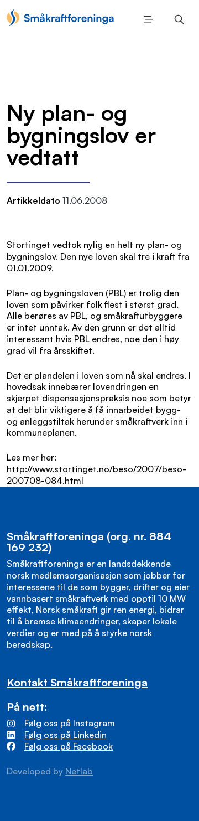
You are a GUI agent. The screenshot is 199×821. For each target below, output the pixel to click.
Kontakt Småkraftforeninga (77, 682)
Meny (145, 19)
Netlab (79, 771)
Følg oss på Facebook (68, 746)
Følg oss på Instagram (69, 723)
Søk (176, 19)
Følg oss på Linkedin (65, 734)
